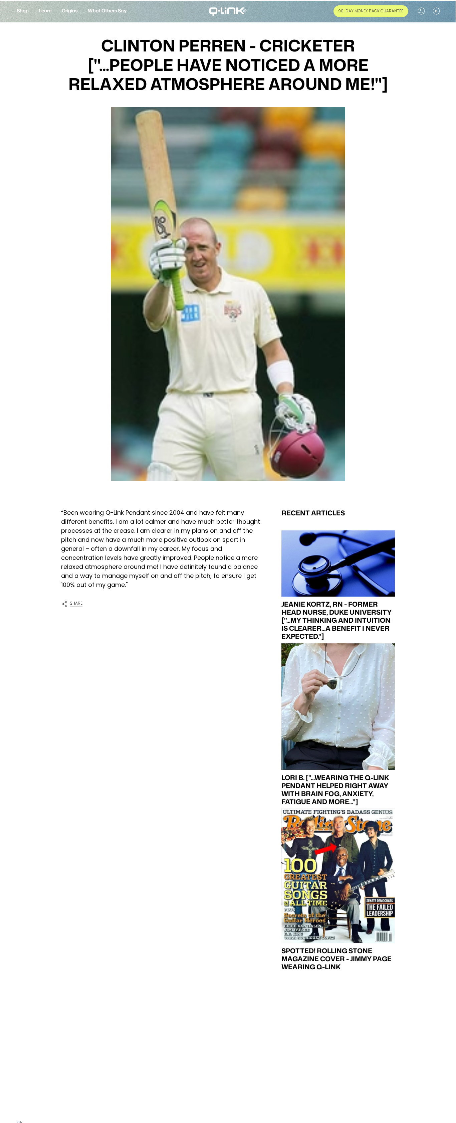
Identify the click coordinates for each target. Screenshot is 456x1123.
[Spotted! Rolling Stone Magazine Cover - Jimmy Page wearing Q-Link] (338, 875)
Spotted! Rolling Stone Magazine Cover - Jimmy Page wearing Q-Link (336, 958)
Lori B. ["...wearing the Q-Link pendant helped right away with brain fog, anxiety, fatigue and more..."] (335, 789)
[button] (23, 11)
